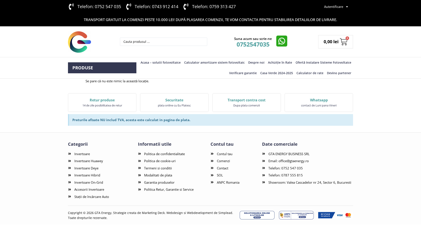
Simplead (225, 213)
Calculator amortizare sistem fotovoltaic (214, 62)
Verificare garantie (243, 73)
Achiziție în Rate (280, 62)
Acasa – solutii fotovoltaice (161, 62)
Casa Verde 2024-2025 (276, 73)
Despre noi (256, 62)
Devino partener (339, 73)
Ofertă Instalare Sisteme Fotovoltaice (323, 62)
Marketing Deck (153, 213)
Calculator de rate (309, 73)
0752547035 (253, 44)
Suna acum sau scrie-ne (253, 38)
